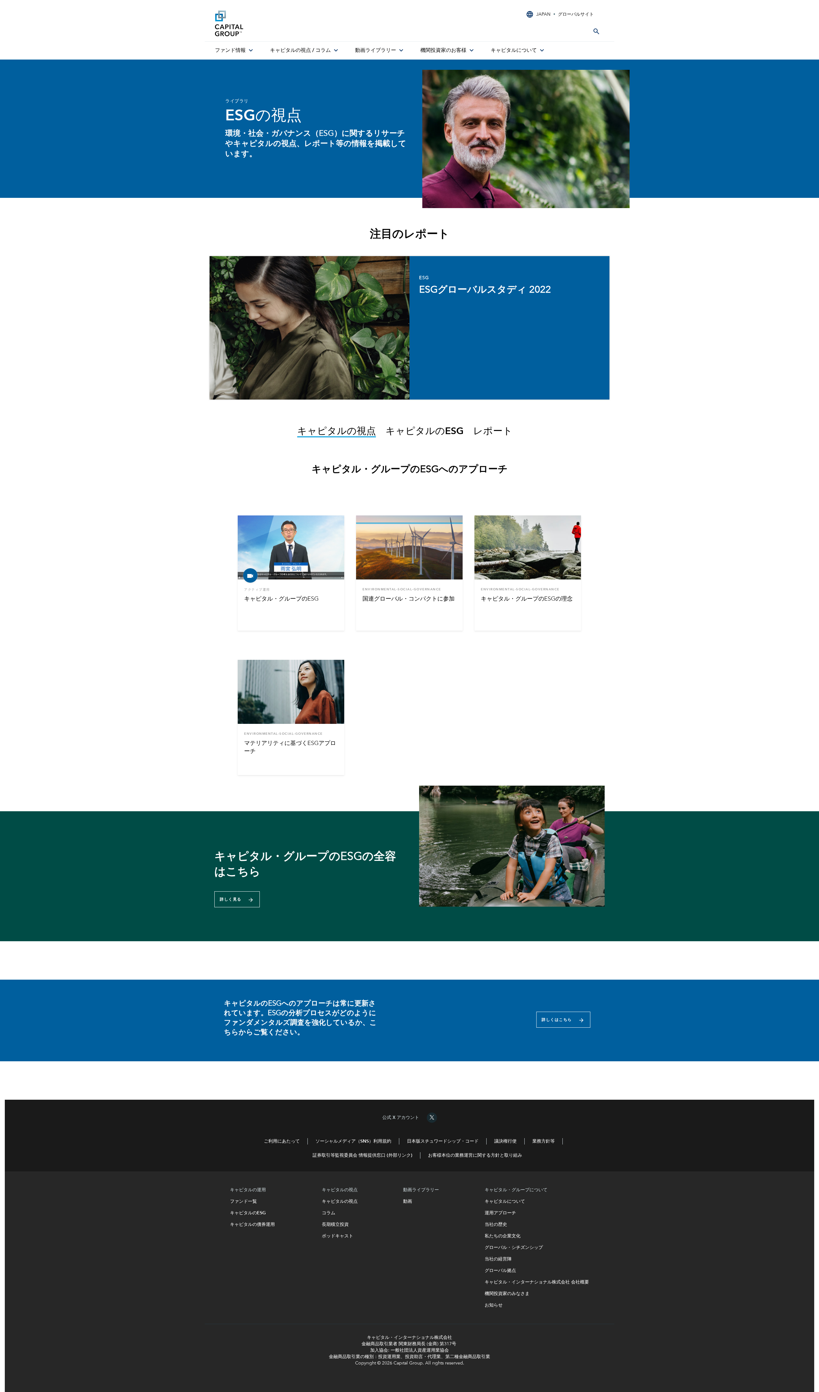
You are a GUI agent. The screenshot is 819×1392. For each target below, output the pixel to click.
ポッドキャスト (337, 1236)
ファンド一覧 (245, 1201)
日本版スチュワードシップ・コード (443, 1141)
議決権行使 (505, 1141)
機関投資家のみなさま (507, 1293)
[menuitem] (234, 51)
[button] (237, 899)
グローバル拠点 (500, 1270)
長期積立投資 (335, 1224)
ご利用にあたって (282, 1141)
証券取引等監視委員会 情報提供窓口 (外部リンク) (362, 1155)
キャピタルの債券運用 (253, 1224)
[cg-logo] (263, 23)
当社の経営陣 (498, 1259)
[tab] (341, 431)
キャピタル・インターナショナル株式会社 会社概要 (537, 1282)
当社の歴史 (496, 1224)
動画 (407, 1201)
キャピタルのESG (249, 1213)
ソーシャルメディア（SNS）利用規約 (353, 1141)
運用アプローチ (500, 1213)
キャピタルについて (505, 1201)
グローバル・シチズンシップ (514, 1247)
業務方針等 (543, 1141)
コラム (329, 1213)
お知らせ (494, 1305)
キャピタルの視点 (340, 1201)
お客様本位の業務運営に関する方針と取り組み (475, 1155)
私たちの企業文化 (503, 1236)
